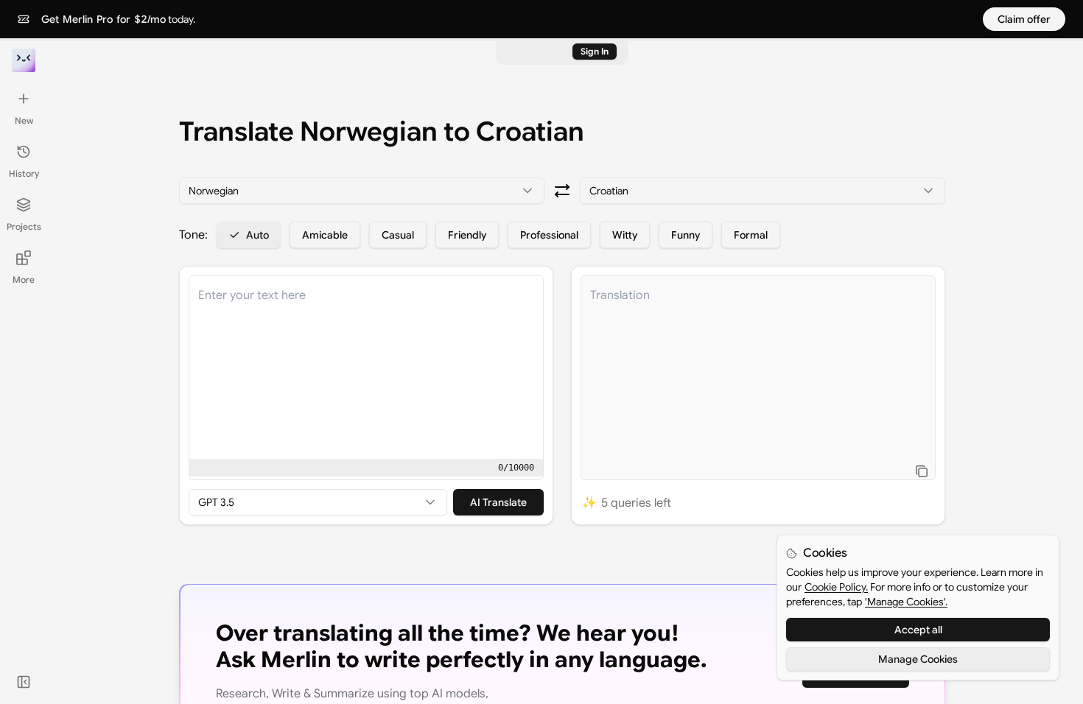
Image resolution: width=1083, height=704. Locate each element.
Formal (751, 235)
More (24, 279)
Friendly (467, 235)
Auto (257, 235)
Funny (685, 235)
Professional (549, 235)
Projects (24, 226)
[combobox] (361, 190)
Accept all (918, 629)
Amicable (325, 235)
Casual (398, 235)
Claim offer (1024, 19)
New (24, 120)
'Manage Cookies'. (906, 601)
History (24, 173)
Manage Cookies (918, 659)
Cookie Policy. (836, 587)
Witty (624, 235)
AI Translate (498, 502)
